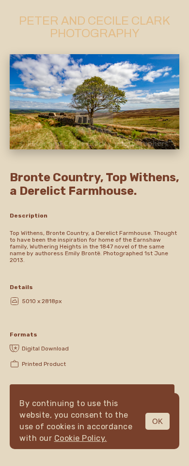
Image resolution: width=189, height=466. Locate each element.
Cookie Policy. (80, 438)
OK (157, 421)
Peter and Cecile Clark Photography (94, 27)
